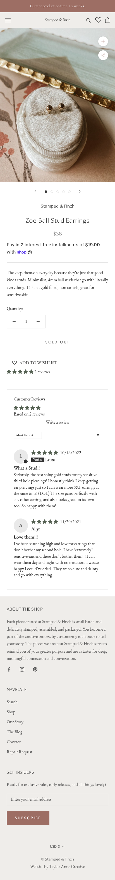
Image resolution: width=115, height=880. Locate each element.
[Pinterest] (35, 669)
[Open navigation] (8, 20)
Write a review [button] (58, 422)
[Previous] (35, 191)
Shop (11, 712)
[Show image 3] (57, 191)
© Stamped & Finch (57, 859)
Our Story (15, 722)
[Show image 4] (63, 191)
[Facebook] (9, 669)
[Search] (88, 20)
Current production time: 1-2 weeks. (57, 6)
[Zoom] (103, 41)
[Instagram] (22, 669)
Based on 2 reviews (29, 414)
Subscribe (28, 818)
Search (12, 702)
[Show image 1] (46, 191)
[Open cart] (107, 20)
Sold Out (57, 342)
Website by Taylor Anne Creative (57, 867)
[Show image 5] (69, 191)
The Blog (14, 732)
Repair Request (19, 752)
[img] (45, 453)
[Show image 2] (52, 191)
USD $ (55, 846)
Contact (14, 742)
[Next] (80, 191)
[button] (20, 372)
